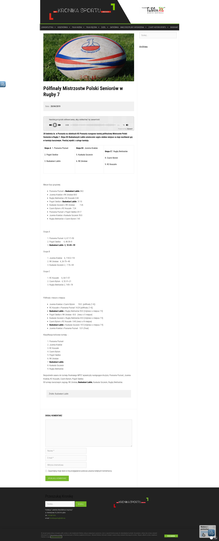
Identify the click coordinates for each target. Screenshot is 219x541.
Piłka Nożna (77, 27)
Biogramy (174, 27)
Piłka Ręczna (91, 27)
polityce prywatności (56, 537)
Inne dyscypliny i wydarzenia (132, 27)
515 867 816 (52, 515)
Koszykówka (63, 27)
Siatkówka (114, 27)
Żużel (103, 27)
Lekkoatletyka (47, 27)
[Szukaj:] (158, 35)
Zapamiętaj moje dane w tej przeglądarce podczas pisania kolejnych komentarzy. (80, 471)
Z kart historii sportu (157, 27)
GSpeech (129, 128)
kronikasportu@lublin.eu (57, 518)
